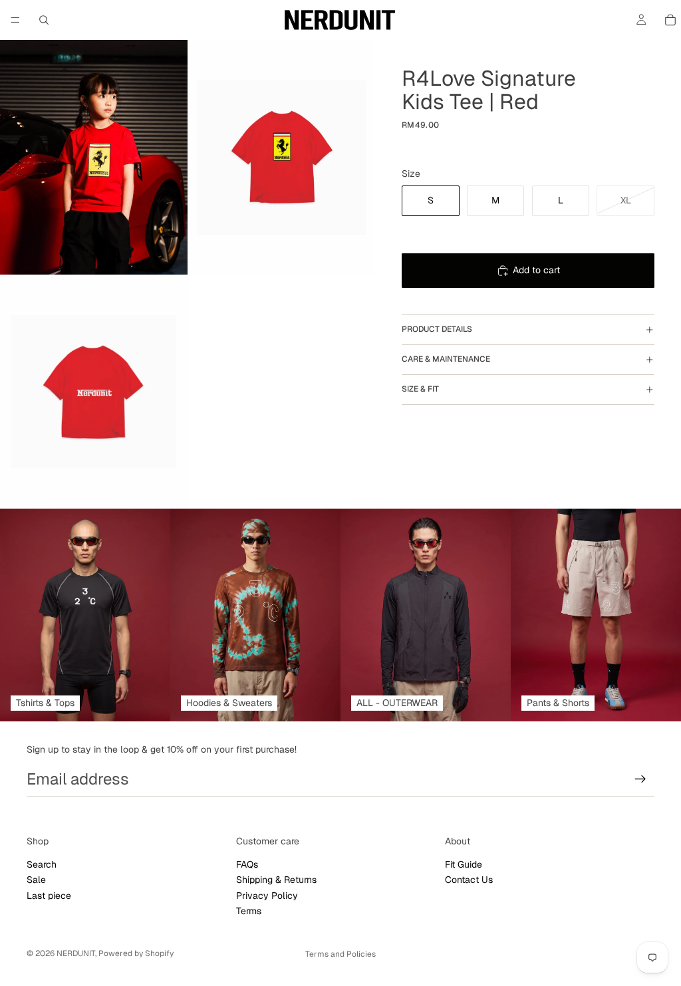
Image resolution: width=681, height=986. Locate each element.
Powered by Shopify (136, 953)
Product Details (437, 329)
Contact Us (469, 880)
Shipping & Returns (276, 880)
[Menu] (15, 20)
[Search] (44, 20)
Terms (248, 911)
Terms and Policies (340, 954)
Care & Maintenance (446, 359)
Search (42, 864)
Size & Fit (420, 389)
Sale (36, 880)
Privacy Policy (267, 895)
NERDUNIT (76, 953)
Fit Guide (463, 864)
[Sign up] (640, 779)
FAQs (247, 864)
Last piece (49, 895)
